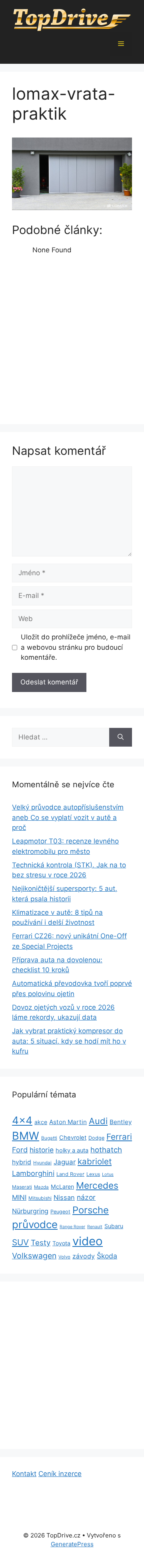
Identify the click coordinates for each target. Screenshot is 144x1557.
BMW (25, 1135)
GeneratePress (72, 1544)
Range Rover (72, 1226)
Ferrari (119, 1137)
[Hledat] (120, 737)
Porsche (90, 1210)
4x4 (22, 1120)
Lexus (93, 1174)
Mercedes (97, 1185)
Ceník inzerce (60, 1474)
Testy (40, 1242)
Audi (98, 1121)
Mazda (41, 1187)
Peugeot (60, 1212)
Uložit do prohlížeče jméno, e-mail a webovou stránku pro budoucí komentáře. (75, 647)
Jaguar (65, 1162)
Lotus (108, 1174)
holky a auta (72, 1150)
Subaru (113, 1226)
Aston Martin (68, 1122)
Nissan (64, 1197)
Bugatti (49, 1138)
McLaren (62, 1186)
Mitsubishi (40, 1198)
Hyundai (42, 1163)
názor (86, 1197)
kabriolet (95, 1161)
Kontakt (24, 1474)
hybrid (21, 1162)
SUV (20, 1242)
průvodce (35, 1224)
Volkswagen (34, 1255)
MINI (19, 1197)
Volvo (64, 1257)
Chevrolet (72, 1137)
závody (83, 1256)
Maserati (22, 1187)
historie (42, 1150)
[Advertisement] (72, 337)
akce (40, 1122)
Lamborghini (33, 1173)
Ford (20, 1149)
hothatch (106, 1149)
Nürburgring (30, 1211)
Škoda (107, 1256)
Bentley (121, 1122)
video (87, 1241)
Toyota (61, 1243)
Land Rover (70, 1174)
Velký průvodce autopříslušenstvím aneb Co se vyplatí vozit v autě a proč (68, 817)
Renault (94, 1226)
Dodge (96, 1138)
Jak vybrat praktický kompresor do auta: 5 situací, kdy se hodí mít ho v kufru (69, 1041)
